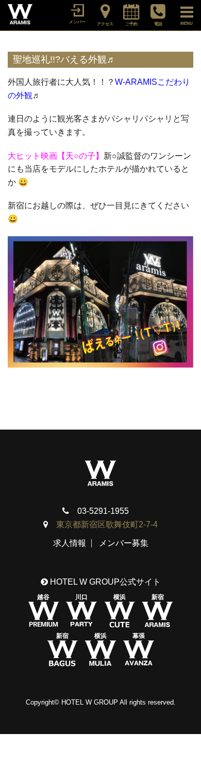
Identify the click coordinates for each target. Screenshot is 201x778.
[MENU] (182, 10)
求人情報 (69, 543)
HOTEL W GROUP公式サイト (104, 581)
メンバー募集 (123, 543)
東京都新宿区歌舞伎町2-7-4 (107, 524)
